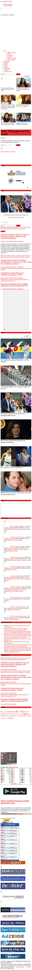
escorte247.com (8, 634)
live (6, 713)
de (17, 711)
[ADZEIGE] (13, 938)
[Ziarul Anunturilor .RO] (1, 892)
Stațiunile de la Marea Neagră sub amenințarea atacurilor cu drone (12, 274)
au (6, 711)
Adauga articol (8, 71)
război (13, 715)
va (5, 718)
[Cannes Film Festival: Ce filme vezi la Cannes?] (7, 597)
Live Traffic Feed (10, 824)
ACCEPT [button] (28, 967)
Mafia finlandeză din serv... (17, 557)
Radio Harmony (8, 5)
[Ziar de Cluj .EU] (13, 888)
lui (7, 713)
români (7, 715)
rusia (10, 715)
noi (16, 713)
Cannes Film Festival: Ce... (17, 597)
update (2, 718)
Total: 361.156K (13, 783)
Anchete (10, 589)
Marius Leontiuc (10, 538)
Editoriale (6, 591)
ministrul (13, 713)
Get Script (5, 860)
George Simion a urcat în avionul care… (9, 840)
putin (29, 713)
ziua (9, 718)
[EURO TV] (13, 945)
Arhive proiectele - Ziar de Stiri (8, 828)
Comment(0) (20, 241)
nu (17, 713)
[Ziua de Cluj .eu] (13, 874)
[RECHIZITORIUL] (13, 918)
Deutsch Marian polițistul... (17, 526)
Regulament (7, 68)
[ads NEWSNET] (13, 911)
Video (5, 530)
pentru (25, 714)
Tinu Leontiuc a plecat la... (17, 576)
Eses (5, 628)
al (2, 711)
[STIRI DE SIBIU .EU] (13, 925)
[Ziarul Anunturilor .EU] (13, 880)
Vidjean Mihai (12, 241)
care (9, 711)
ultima (28, 715)
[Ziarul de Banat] (13, 864)
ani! (4, 711)
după (25, 711)
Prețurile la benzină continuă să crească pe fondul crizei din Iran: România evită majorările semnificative (15, 236)
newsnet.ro (20, 813)
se (15, 715)
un (30, 715)
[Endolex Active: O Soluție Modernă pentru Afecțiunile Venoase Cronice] (7, 546)
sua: (17, 715)
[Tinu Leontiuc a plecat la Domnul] (7, 576)
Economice (7, 61)
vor (6, 718)
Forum (5, 65)
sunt (19, 715)
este (27, 711)
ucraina (24, 715)
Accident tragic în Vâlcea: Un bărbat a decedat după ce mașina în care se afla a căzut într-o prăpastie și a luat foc (16, 262)
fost (2, 713)
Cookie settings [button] (20, 967)
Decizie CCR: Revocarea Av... (18, 606)
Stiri (5, 51)
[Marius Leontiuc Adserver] (13, 898)
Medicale (20, 540)
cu (13, 711)
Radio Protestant (8, 4)
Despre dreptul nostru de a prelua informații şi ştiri (15, 802)
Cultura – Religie (11, 58)
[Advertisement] (16, 33)
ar (5, 711)
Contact (6, 67)
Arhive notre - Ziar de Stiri (7, 831)
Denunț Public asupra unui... (17, 586)
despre (19, 711)
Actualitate (10, 549)
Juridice (6, 64)
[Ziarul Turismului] (13, 931)
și (12, 718)
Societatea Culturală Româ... (17, 566)
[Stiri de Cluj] (13, 951)
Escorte (6, 644)
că (14, 711)
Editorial (6, 62)
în (11, 718)
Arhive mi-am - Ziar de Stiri (7, 848)
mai (9, 713)
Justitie (9, 54)
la (3, 713)
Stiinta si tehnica (11, 52)
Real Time (9, 860)
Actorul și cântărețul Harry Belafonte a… (10, 853)
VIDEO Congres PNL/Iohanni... (18, 616)
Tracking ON (19, 783)
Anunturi (6, 70)
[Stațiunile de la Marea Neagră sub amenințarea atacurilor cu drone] (16, 269)
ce (11, 711)
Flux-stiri (9, 56)
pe (22, 713)
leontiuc (26, 549)
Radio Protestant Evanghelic (8, 151)
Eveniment (10, 55)
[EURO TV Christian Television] (13, 958)
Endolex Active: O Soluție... (17, 546)
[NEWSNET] (13, 905)
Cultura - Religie (12, 569)
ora (20, 713)
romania (3, 715)
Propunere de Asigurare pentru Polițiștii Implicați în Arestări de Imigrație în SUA (14, 284)
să (20, 715)
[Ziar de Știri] (1, 867)
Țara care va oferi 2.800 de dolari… (9, 836)
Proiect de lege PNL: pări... (17, 537)
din (22, 711)
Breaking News (11, 59)
